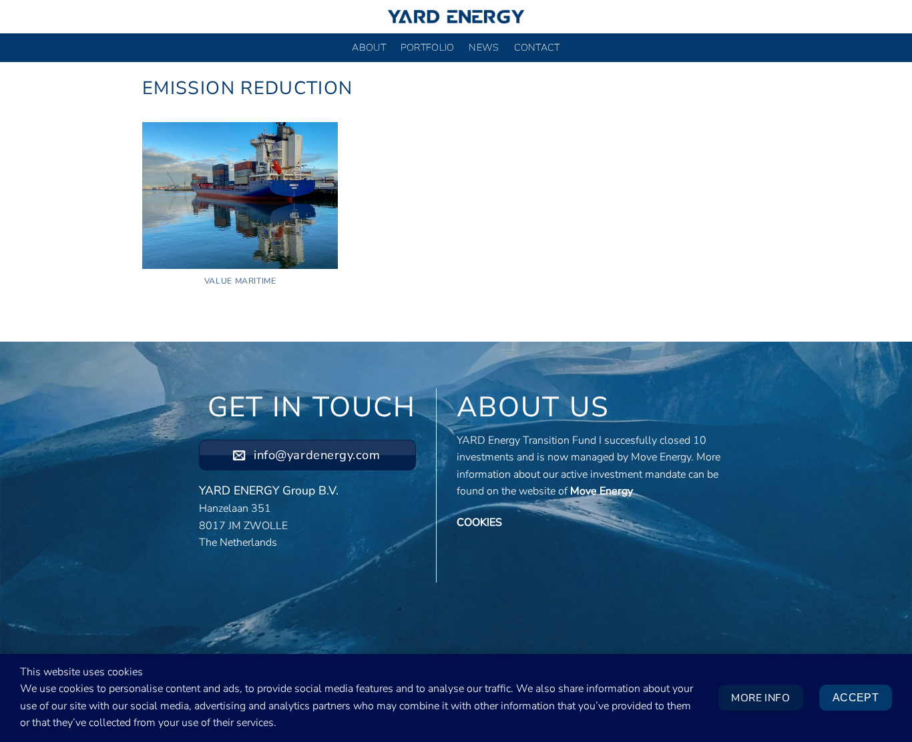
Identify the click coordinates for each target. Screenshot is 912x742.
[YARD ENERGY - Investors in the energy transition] (456, 16)
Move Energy (601, 491)
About (368, 47)
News (484, 47)
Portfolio (428, 47)
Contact (537, 47)
